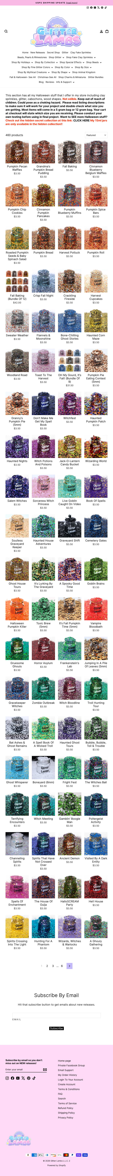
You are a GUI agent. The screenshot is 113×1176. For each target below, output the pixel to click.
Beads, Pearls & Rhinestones (32, 57)
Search (62, 1098)
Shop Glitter (55, 57)
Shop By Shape (60, 72)
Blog (41, 82)
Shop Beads (92, 62)
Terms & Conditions (69, 1089)
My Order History (67, 1075)
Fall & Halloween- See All (23, 77)
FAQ (60, 1094)
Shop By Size (82, 67)
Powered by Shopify (56, 1165)
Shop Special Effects (71, 62)
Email (16, 1019)
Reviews (50, 82)
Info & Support (64, 82)
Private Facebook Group (71, 1065)
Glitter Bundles (95, 77)
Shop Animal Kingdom (83, 72)
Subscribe (56, 1028)
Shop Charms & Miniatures (72, 77)
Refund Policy (65, 1108)
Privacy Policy (65, 1117)
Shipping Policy (66, 1112)
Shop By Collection (45, 62)
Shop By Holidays (21, 62)
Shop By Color (63, 67)
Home (25, 52)
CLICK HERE (81, 120)
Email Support (65, 1070)
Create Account (66, 1084)
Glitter (65, 52)
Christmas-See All (47, 77)
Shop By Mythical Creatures (32, 72)
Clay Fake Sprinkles (80, 52)
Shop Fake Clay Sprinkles (79, 57)
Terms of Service (67, 1103)
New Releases (37, 52)
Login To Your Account (70, 1079)
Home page (64, 1060)
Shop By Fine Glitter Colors (36, 67)
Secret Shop (53, 52)
